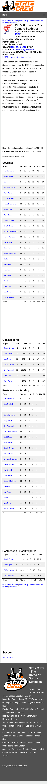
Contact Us (16, 749)
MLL (18, 732)
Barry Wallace (8, 193)
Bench (6, 281)
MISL (17, 34)
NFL (17, 709)
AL (30, 693)
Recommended (37, 749)
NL (34, 693)
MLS (29, 722)
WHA (23, 716)
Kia (5, 182)
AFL (28, 709)
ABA (25, 699)
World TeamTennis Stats (30, 742)
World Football (8, 726)
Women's (36, 722)
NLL (23, 732)
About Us (6, 749)
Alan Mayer (8, 292)
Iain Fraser (7, 275)
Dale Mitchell (8, 176)
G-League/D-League (11, 703)
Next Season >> (15, 22)
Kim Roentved (8, 198)
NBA (20, 699)
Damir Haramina (9, 187)
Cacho (6, 259)
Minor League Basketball (32, 703)
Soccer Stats (7, 722)
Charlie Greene (9, 220)
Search (28, 696)
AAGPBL (40, 693)
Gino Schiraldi (8, 226)
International (20, 722)
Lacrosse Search (34, 732)
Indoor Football (9, 713)
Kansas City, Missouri (24, 49)
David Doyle (8, 209)
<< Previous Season (10, 21)
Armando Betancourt (11, 231)
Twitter (5, 756)
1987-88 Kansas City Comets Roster (18, 57)
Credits (26, 749)
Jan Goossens (9, 171)
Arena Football (37, 709)
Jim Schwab (8, 242)
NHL (17, 716)
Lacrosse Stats (8, 732)
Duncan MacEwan (10, 253)
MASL (32, 726)
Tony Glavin (8, 264)
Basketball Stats (9, 699)
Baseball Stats (35, 689)
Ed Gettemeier (9, 297)
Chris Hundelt (8, 248)
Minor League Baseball (13, 696)
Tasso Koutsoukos (10, 204)
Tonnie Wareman (9, 237)
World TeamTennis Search (13, 746)
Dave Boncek (8, 215)
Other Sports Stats (10, 742)
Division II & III (23, 726)
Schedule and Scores (26, 752)
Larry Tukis (7, 286)
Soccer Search (8, 657)
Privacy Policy (9, 752)
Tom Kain (7, 270)
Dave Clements (18, 47)
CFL (23, 709)
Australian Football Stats (12, 736)
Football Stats (8, 709)
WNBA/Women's (36, 699)
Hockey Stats (8, 716)
